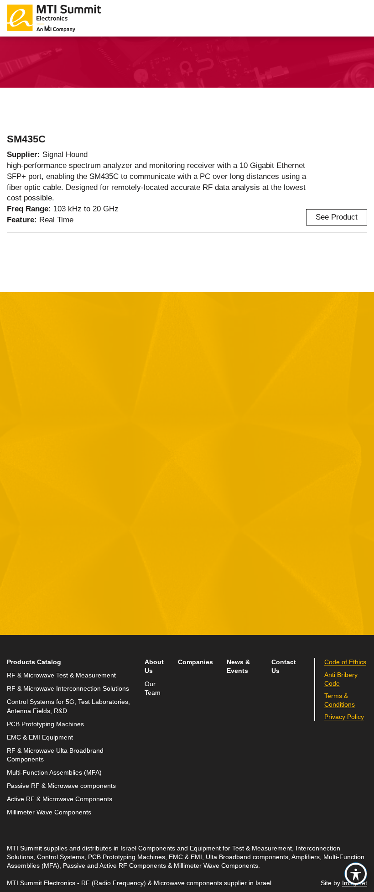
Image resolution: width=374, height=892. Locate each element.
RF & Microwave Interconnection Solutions (68, 688)
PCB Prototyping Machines (45, 724)
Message (145, 464)
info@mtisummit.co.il (292, 530)
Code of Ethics (345, 662)
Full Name (25, 464)
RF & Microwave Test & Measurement (61, 675)
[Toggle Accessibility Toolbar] (356, 874)
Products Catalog (34, 662)
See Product (337, 217)
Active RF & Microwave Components (59, 799)
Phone (18, 548)
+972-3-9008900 (298, 509)
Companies (195, 662)
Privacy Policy (90, 603)
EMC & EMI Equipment (40, 737)
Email (17, 506)
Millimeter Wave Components (49, 812)
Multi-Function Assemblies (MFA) (54, 772)
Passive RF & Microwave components (61, 785)
